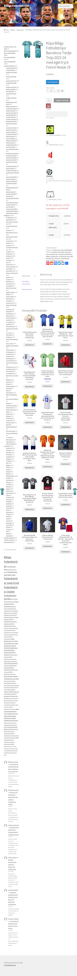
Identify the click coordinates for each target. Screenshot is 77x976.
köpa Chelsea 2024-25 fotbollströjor (11, 619)
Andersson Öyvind (13, 825)
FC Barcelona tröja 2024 (66, 256)
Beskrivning (26, 276)
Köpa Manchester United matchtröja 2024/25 (9, 652)
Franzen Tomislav (13, 919)
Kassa (19, 15)
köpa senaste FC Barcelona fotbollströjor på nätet (11, 696)
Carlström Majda (13, 890)
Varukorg (37, 15)
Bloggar (46, 15)
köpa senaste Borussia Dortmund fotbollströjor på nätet (11, 687)
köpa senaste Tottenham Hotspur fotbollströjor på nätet (10, 733)
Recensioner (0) (27, 289)
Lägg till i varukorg (62, 100)
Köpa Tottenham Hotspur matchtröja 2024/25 (9, 742)
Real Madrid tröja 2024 (12, 750)
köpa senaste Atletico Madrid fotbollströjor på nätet (10, 683)
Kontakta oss (8, 23)
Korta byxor (55, 199)
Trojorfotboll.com (10, 965)
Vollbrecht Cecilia (13, 790)
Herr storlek (50, 88)
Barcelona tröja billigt (58, 252)
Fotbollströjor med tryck (53, 258)
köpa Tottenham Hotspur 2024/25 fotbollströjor (11, 738)
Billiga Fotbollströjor (16, 6)
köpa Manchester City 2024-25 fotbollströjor (11, 641)
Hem (5, 15)
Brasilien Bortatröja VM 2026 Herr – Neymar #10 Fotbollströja (12, 864)
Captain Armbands (57, 135)
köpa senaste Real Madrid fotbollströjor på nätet (11, 729)
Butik (12, 15)
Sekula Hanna (12, 857)
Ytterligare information (26, 282)
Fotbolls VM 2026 (21, 23)
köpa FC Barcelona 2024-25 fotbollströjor (10, 624)
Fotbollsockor (56, 145)
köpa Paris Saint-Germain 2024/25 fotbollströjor (11, 657)
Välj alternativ (29, 345)
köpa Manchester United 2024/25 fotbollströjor (11, 646)
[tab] (29, 276)
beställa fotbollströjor (65, 254)
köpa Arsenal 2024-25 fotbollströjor (11, 604)
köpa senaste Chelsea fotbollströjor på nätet (11, 692)
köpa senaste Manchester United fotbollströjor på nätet (11, 718)
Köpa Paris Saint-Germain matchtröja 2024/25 (10, 661)
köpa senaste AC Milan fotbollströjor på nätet (11, 672)
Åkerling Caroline (13, 762)
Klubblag (12, 30)
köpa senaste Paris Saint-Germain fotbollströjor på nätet (10, 725)
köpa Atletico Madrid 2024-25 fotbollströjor (10, 609)
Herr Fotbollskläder (66, 250)
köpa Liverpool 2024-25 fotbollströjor (11, 637)
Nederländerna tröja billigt (10, 746)
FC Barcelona (20, 30)
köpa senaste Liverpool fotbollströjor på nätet (11, 707)
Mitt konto (27, 15)
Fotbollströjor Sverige (57, 260)
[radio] (47, 91)
